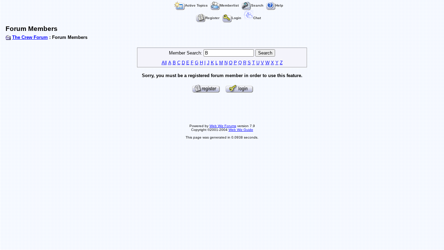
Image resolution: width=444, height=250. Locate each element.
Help (279, 5)
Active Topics (196, 5)
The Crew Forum (30, 37)
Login (236, 18)
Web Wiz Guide (241, 130)
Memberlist (229, 5)
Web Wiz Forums (223, 126)
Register (212, 18)
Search (257, 5)
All (164, 62)
